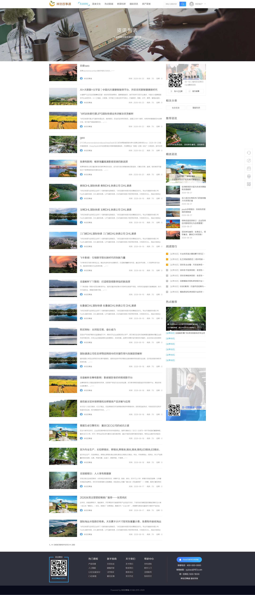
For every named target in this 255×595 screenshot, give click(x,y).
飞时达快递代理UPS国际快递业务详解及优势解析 (106, 113)
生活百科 (84, 4)
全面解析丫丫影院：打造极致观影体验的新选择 (105, 281)
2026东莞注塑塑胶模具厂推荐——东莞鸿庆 (103, 497)
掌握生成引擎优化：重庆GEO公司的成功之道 (104, 425)
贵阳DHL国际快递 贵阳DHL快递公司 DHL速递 (105, 185)
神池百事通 (63, 4)
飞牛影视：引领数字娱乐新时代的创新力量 (102, 257)
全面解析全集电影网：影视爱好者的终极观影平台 (106, 377)
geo (82, 137)
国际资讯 (134, 4)
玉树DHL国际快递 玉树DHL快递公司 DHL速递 (105, 209)
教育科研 (121, 4)
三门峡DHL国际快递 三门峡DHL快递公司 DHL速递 (108, 233)
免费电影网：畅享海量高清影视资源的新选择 (104, 161)
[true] (182, 4)
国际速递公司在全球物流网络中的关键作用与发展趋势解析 (111, 353)
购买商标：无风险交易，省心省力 (98, 329)
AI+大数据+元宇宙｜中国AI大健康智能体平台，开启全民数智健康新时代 (119, 89)
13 (68, 545)
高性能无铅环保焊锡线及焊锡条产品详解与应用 (105, 401)
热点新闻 (109, 4)
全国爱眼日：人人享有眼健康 (95, 473)
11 (64, 545)
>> (70, 545)
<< (52, 545)
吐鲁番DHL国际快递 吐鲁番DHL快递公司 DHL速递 (108, 305)
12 (66, 545)
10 (62, 545)
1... (50, 545)
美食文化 (96, 4)
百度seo (84, 65)
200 (73, 545)
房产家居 (146, 4)
